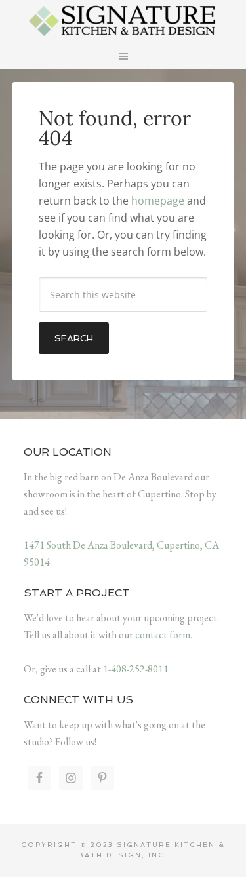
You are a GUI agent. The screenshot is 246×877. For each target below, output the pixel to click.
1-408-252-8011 (136, 669)
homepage (157, 200)
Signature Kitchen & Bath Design (123, 19)
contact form (162, 635)
